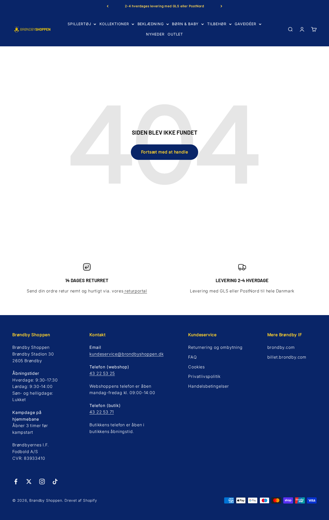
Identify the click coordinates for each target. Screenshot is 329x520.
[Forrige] (107, 6)
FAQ (192, 357)
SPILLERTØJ (79, 24)
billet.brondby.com (286, 357)
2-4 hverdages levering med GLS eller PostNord (164, 6)
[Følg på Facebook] (15, 481)
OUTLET (175, 34)
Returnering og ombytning (215, 347)
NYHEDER (155, 34)
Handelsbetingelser (208, 386)
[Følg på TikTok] (55, 481)
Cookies (196, 366)
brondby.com (281, 347)
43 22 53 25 (102, 373)
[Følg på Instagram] (42, 481)
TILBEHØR (216, 24)
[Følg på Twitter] (28, 481)
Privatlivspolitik (204, 376)
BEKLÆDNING (151, 24)
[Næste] (221, 6)
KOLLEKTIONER (114, 24)
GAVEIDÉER (245, 24)
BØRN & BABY (185, 24)
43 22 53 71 (101, 411)
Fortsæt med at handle (164, 151)
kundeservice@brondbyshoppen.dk (126, 354)
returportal (135, 290)
